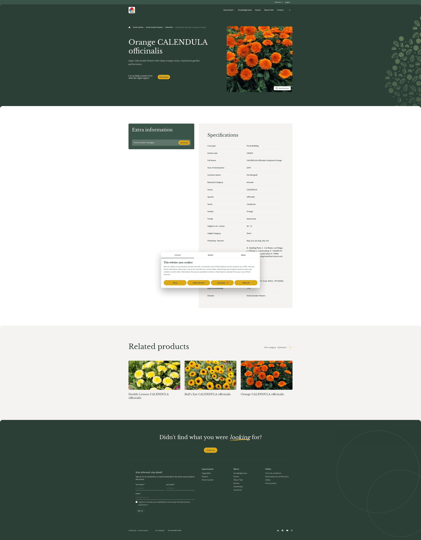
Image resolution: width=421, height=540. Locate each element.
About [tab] (243, 255)
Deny (175, 283)
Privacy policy (270, 483)
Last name (170, 484)
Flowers (205, 476)
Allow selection (199, 283)
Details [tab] (210, 255)
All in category (275, 347)
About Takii (269, 10)
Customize (221, 283)
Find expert (163, 77)
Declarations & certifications (277, 476)
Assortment (228, 10)
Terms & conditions (273, 473)
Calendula (169, 27)
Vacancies (238, 490)
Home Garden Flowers (154, 27)
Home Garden (138, 27)
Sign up (140, 511)
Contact (280, 10)
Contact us (210, 450)
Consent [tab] (177, 255)
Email (138, 494)
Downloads (238, 486)
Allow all (246, 283)
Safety (267, 480)
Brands (236, 483)
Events (258, 10)
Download (184, 143)
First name (139, 484)
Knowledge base (245, 10)
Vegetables (206, 473)
